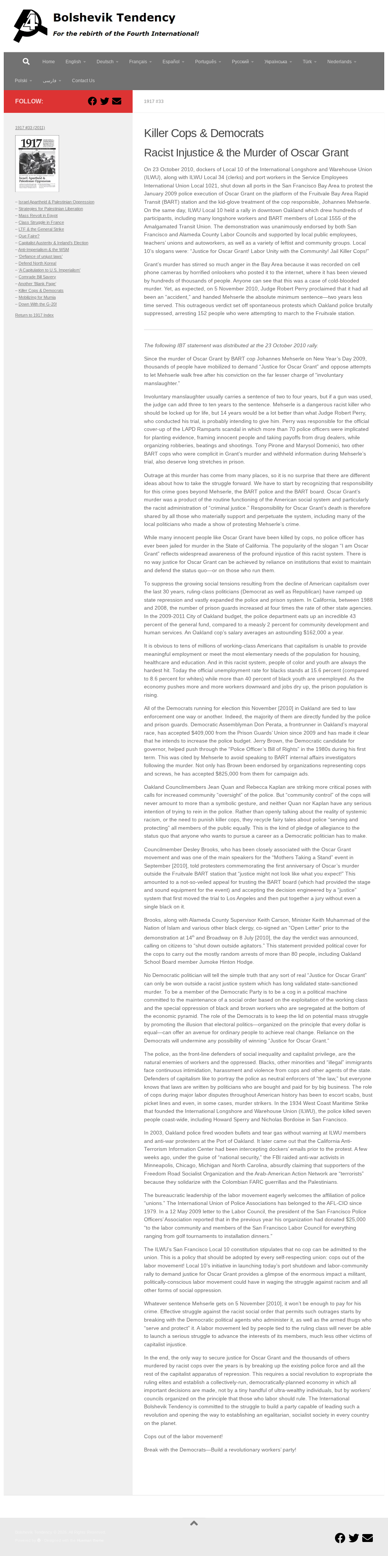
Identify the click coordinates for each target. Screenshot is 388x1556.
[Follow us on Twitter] (104, 101)
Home (48, 61)
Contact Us (83, 80)
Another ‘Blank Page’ (37, 283)
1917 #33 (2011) (30, 127)
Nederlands (339, 61)
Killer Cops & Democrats (41, 290)
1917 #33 (154, 101)
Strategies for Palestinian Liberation (51, 208)
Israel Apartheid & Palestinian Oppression (56, 202)
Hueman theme (90, 1540)
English (73, 61)
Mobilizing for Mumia (37, 297)
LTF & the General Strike (41, 229)
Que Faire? (29, 236)
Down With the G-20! (38, 304)
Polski (21, 80)
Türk (307, 61)
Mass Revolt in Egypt (38, 215)
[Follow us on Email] (116, 101)
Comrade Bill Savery (37, 277)
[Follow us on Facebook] (92, 101)
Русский (240, 61)
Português (205, 61)
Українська (275, 61)
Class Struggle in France (41, 222)
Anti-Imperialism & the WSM (43, 249)
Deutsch (105, 61)
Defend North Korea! (37, 263)
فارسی (49, 80)
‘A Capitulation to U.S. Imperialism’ (49, 270)
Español (171, 61)
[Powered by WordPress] (39, 1540)
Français (138, 61)
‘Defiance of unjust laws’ (41, 256)
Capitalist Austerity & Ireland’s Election (53, 242)
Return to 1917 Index (34, 315)
